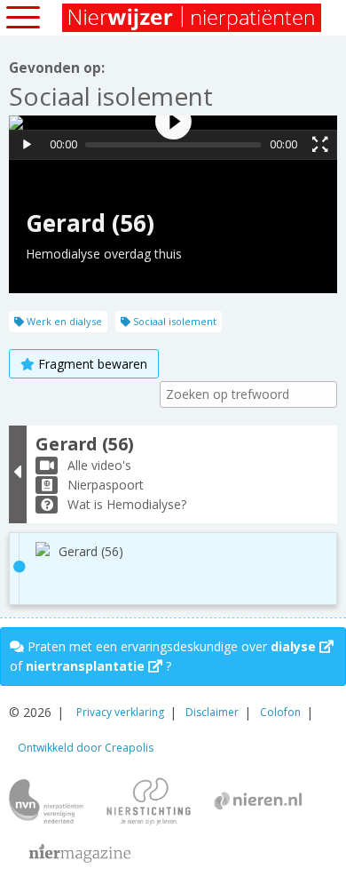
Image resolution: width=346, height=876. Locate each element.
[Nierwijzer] (193, 18)
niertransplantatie (87, 665)
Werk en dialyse (63, 321)
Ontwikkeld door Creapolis (85, 747)
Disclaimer (212, 712)
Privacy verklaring (120, 712)
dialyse (295, 646)
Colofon (280, 712)
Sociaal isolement (173, 321)
